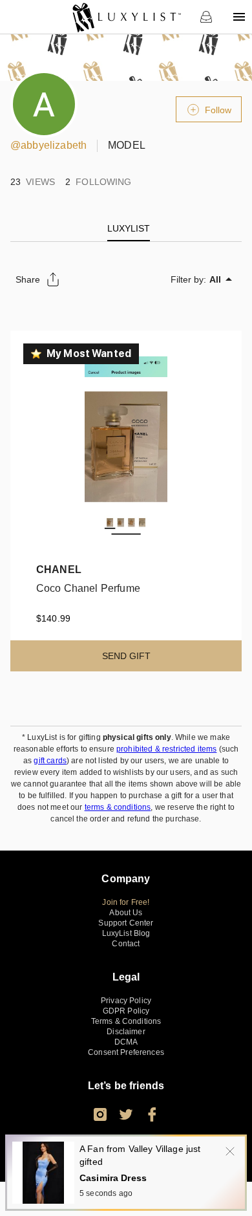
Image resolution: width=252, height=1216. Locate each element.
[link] (126, 16)
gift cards (50, 760)
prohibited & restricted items (166, 749)
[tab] (128, 228)
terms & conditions (118, 807)
